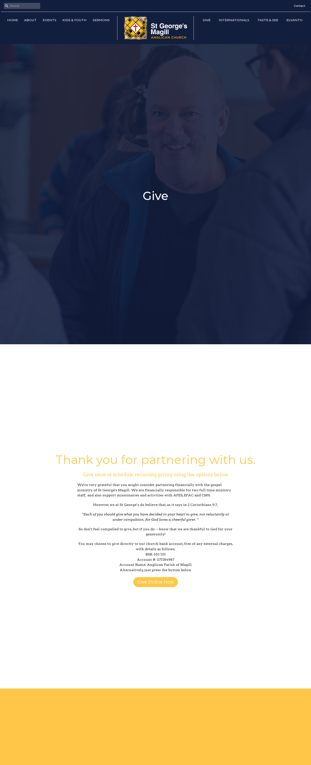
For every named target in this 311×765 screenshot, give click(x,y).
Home (12, 20)
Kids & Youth (74, 20)
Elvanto (294, 20)
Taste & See (267, 20)
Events (49, 20)
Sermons (101, 20)
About (30, 20)
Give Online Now (156, 582)
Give (207, 20)
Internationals (234, 20)
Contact (299, 5)
